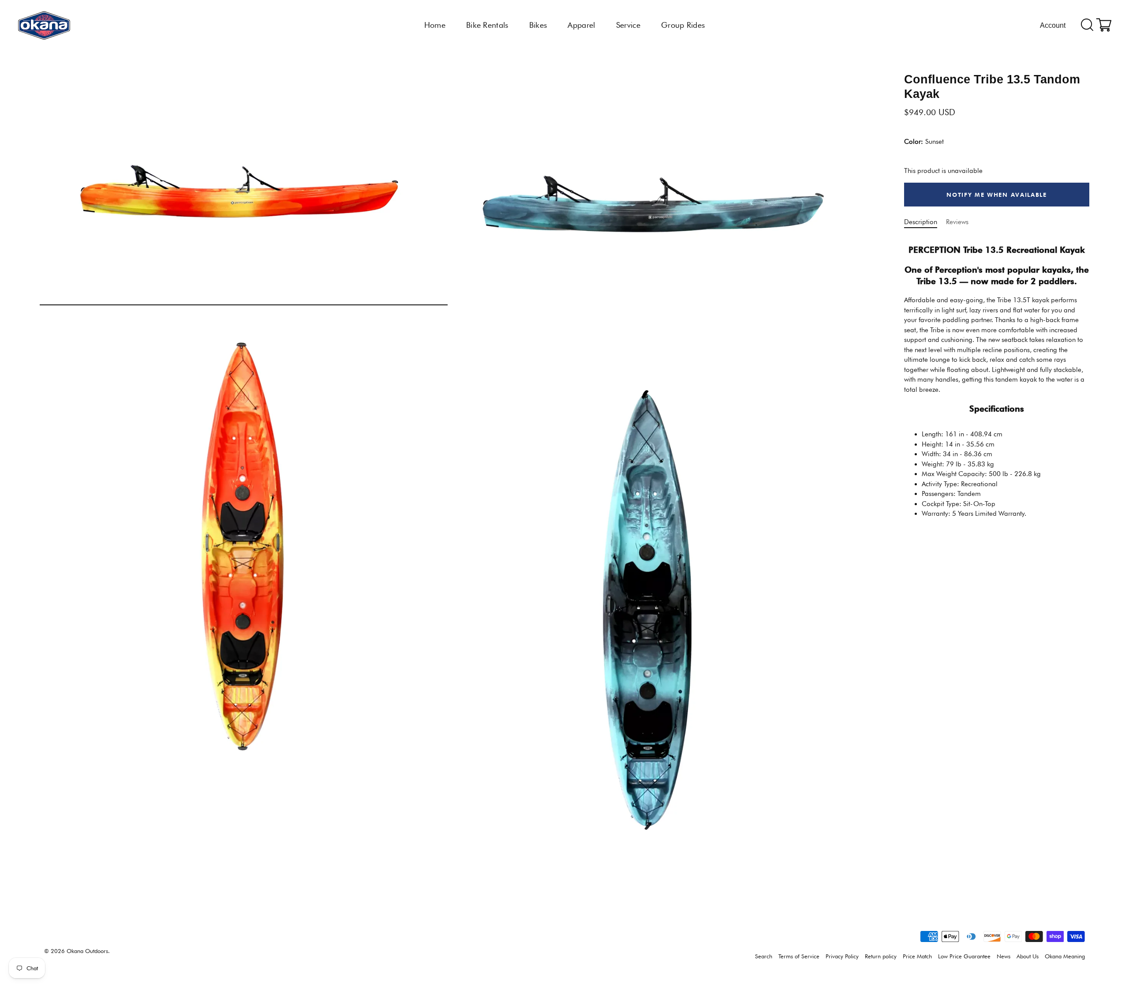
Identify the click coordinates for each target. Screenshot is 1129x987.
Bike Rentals (487, 25)
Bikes (538, 25)
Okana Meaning (1065, 956)
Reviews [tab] (957, 222)
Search (763, 956)
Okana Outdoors (87, 951)
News (1003, 956)
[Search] (1087, 25)
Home (434, 25)
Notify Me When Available (996, 194)
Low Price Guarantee (964, 956)
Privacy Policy (842, 956)
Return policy (881, 956)
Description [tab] (920, 222)
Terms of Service (798, 956)
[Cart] (1103, 25)
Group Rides (683, 25)
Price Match (917, 956)
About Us (1028, 956)
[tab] (996, 380)
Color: (924, 142)
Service (628, 25)
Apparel (581, 25)
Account (1052, 25)
